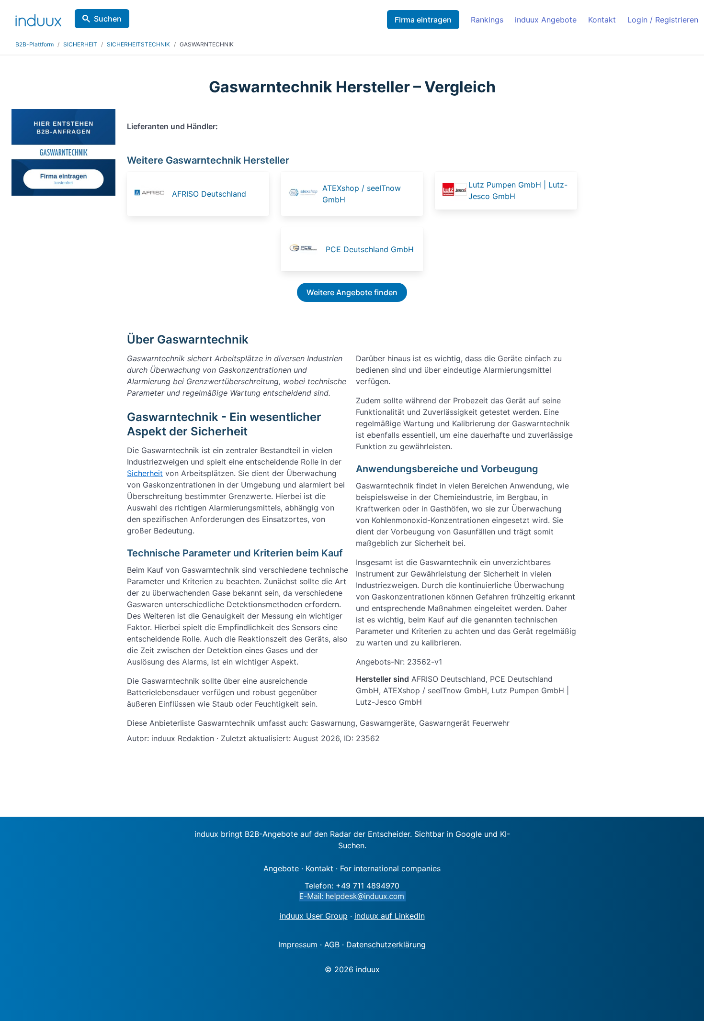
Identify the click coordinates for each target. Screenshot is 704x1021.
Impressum (298, 944)
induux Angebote (546, 19)
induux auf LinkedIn (389, 916)
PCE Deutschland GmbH (370, 249)
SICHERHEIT (80, 44)
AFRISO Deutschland (209, 194)
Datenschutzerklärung (386, 944)
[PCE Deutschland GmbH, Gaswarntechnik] (306, 249)
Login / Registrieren (662, 19)
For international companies (390, 868)
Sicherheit (145, 473)
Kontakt (602, 19)
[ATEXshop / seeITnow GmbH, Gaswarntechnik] (304, 194)
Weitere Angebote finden (352, 292)
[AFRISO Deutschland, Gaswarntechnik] (152, 194)
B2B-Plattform (34, 44)
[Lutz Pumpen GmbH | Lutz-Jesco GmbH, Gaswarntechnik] (454, 191)
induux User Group (314, 916)
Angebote (281, 868)
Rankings (487, 19)
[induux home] (38, 18)
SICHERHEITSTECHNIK (138, 44)
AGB (332, 944)
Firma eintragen (423, 19)
